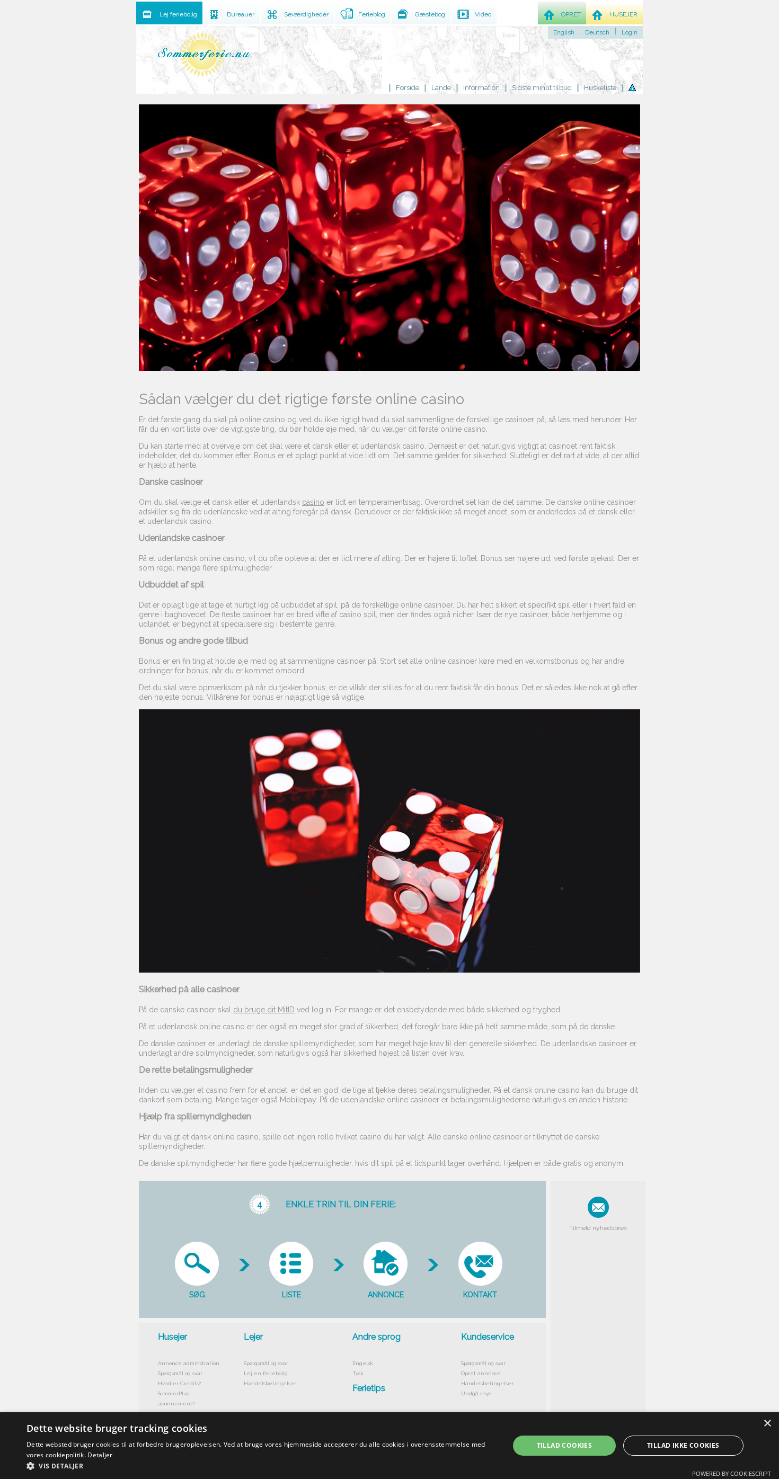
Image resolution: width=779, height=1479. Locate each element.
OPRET (571, 14)
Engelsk (362, 1363)
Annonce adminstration (188, 1363)
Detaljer (99, 1454)
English (563, 32)
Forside (407, 88)
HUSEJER (623, 14)
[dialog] (389, 1445)
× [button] (767, 1424)
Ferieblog (371, 14)
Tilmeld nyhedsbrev (598, 1228)
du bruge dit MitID (264, 1009)
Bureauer (240, 14)
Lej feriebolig (178, 14)
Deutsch (597, 32)
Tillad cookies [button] (564, 1445)
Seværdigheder (306, 14)
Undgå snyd (476, 1393)
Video (483, 14)
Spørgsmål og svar (180, 1373)
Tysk (358, 1373)
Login (630, 32)
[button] (260, 1465)
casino (313, 502)
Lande (441, 88)
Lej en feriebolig (266, 1373)
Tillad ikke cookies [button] (683, 1445)
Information (481, 88)
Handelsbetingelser (270, 1383)
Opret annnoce (481, 1373)
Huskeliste (600, 88)
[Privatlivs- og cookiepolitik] (632, 88)
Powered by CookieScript (731, 1473)
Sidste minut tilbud (542, 88)
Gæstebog (430, 14)
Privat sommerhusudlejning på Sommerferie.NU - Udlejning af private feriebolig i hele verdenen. (204, 54)
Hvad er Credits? (179, 1383)
